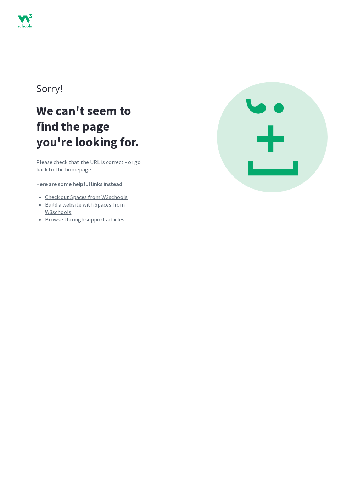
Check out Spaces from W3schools (86, 197)
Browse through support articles (84, 219)
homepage (78, 169)
